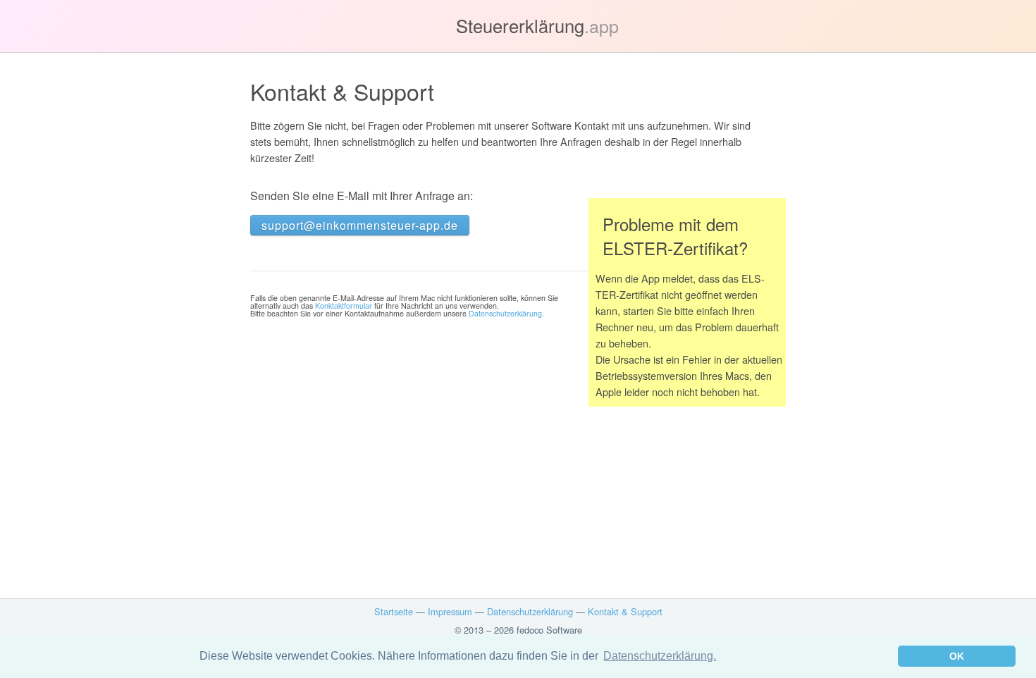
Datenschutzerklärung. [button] (659, 656)
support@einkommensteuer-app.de (359, 225)
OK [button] (956, 656)
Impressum (450, 611)
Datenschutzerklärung (505, 313)
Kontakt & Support (625, 611)
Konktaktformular (343, 305)
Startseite (393, 611)
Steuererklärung (537, 25)
